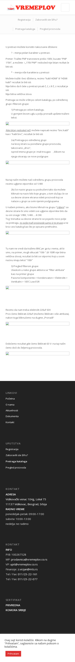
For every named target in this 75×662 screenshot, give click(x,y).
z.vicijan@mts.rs (28, 569)
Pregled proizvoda (16, 467)
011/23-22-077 (28, 579)
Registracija (12, 449)
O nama (10, 404)
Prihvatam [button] (13, 653)
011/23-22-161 (28, 574)
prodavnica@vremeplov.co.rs (29, 559)
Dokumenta (12, 416)
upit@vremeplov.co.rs (24, 564)
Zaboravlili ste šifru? (17, 455)
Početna (10, 398)
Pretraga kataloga (16, 461)
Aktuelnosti (12, 410)
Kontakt (10, 422)
